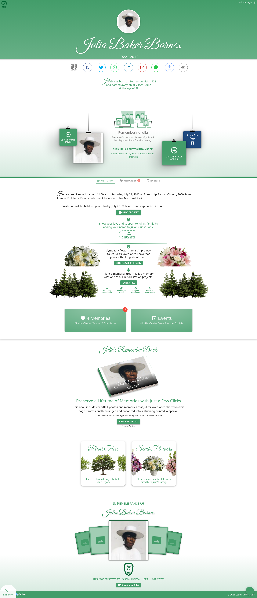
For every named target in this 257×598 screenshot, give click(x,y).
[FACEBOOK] (87, 67)
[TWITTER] (101, 67)
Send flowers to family (128, 263)
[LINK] (183, 67)
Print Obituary (130, 212)
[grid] (128, 140)
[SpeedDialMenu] (250, 591)
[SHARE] (169, 67)
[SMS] (155, 67)
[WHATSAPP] (114, 67)
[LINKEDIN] (128, 67)
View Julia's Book (128, 421)
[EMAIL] (142, 67)
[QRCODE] (73, 67)
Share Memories (130, 585)
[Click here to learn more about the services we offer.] (128, 570)
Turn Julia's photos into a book (133, 149)
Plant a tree (128, 283)
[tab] (105, 181)
